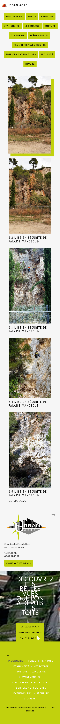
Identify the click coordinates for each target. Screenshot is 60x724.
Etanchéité (12, 26)
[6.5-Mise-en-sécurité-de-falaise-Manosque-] (30, 450)
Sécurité (47, 54)
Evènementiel (39, 35)
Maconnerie (15, 661)
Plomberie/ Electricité (30, 45)
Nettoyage (32, 26)
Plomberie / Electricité (31, 682)
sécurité (23, 501)
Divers (30, 64)
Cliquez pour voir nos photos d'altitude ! (30, 632)
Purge (32, 16)
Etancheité (21, 666)
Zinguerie (18, 35)
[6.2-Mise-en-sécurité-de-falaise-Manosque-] (30, 196)
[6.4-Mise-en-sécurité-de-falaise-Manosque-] (30, 368)
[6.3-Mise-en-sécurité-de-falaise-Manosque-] (30, 285)
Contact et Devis (18, 563)
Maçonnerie (14, 16)
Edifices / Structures (21, 54)
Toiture (50, 26)
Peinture (47, 16)
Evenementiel (31, 677)
